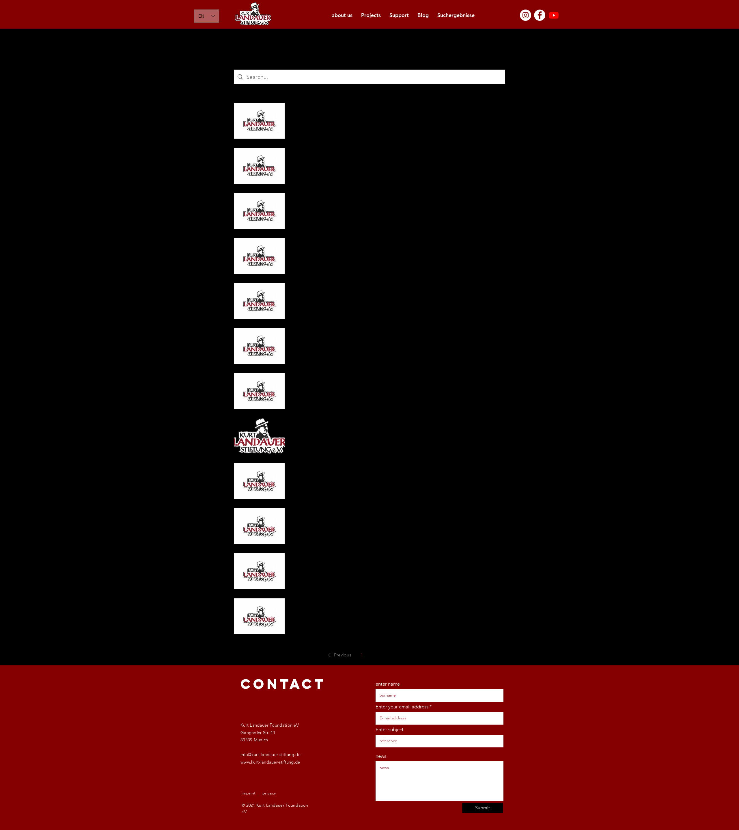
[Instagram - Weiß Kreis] (525, 15)
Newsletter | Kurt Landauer (328, 158)
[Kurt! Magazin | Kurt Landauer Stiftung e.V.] (259, 121)
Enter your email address (402, 706)
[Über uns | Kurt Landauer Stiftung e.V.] (259, 211)
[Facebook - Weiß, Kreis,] (539, 15)
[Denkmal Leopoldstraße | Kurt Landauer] (259, 301)
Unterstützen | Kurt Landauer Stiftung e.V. (346, 336)
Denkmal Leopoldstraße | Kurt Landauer (344, 291)
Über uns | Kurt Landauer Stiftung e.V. (341, 201)
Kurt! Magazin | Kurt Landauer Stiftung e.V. (347, 111)
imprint (249, 793)
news (381, 756)
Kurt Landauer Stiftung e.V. (327, 426)
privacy (269, 793)
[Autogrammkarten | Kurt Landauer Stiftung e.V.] (259, 616)
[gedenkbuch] (259, 391)
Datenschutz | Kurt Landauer (330, 516)
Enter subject (390, 729)
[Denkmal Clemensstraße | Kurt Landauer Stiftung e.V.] (259, 256)
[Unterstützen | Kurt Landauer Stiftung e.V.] (259, 346)
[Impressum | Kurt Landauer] (259, 481)
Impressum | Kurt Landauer (328, 471)
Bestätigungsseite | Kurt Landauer (337, 564)
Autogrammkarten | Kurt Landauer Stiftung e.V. (353, 606)
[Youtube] (553, 15)
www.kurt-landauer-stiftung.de (270, 762)
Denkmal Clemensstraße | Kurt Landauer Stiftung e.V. (361, 246)
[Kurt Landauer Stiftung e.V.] (259, 436)
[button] (338, 655)
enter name (388, 684)
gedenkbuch (310, 381)
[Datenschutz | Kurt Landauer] (259, 526)
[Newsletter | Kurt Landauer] (259, 166)
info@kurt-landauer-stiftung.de (270, 754)
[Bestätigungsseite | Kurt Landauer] (259, 571)
